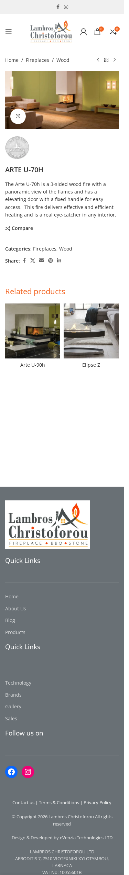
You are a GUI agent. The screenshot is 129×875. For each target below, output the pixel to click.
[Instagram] (28, 772)
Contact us (23, 802)
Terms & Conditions (59, 802)
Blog (10, 620)
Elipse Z (91, 365)
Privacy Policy (97, 802)
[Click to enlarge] (18, 116)
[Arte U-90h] (32, 330)
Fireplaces (37, 60)
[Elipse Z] (91, 330)
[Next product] (114, 60)
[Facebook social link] (58, 7)
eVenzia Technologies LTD (86, 837)
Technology (18, 682)
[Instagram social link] (66, 7)
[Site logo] (51, 30)
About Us (15, 608)
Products (15, 632)
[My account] (83, 31)
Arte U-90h (32, 365)
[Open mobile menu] (8, 31)
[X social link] (32, 260)
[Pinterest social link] (50, 260)
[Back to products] (106, 60)
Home (12, 60)
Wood (62, 60)
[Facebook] (11, 772)
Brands (13, 694)
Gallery (13, 706)
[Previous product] (98, 60)
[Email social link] (41, 260)
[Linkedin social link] (59, 260)
